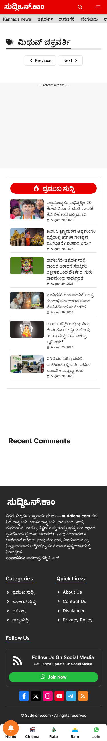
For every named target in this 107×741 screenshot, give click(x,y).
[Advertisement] (53, 105)
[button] (80, 7)
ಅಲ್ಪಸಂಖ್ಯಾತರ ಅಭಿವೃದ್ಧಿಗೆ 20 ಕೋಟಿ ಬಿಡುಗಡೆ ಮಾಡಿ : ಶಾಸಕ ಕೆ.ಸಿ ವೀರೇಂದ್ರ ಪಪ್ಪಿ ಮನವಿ (70, 208)
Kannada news (17, 19)
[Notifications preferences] (11, 728)
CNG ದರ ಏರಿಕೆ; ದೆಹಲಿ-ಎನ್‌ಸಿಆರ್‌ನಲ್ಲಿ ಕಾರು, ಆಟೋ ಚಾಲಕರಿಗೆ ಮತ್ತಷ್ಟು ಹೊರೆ (68, 364)
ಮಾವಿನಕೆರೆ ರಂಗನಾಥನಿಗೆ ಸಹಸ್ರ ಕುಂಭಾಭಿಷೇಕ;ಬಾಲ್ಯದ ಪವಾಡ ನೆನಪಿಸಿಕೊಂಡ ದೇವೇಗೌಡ (70, 300)
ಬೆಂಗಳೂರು (89, 19)
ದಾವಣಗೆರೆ (67, 19)
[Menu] (97, 7)
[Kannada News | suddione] (24, 7)
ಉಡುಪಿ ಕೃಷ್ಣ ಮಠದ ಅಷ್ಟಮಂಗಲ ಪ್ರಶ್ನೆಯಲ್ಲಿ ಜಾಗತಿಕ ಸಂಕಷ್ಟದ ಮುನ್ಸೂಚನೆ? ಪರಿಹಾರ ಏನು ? (71, 237)
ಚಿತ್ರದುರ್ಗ (45, 19)
